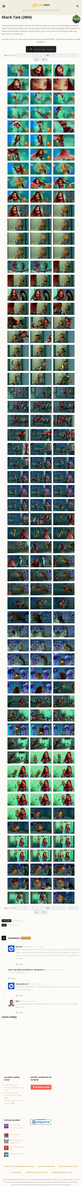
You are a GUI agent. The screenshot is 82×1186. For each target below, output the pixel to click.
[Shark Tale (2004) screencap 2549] (41, 202)
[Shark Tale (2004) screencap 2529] (64, 104)
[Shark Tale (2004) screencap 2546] (41, 188)
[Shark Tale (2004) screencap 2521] (18, 76)
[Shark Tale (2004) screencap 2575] (18, 329)
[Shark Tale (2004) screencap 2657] (41, 707)
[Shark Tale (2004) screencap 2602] (18, 455)
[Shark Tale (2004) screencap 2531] (41, 118)
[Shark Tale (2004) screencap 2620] (18, 539)
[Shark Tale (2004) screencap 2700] (64, 903)
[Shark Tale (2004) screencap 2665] (18, 749)
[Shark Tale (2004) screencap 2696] (41, 889)
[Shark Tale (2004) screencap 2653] (18, 693)
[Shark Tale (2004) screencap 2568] (64, 286)
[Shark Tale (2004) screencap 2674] (18, 791)
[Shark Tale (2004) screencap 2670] (64, 763)
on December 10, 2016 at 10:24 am (55, 970)
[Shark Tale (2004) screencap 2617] (18, 525)
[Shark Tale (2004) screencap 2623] (18, 553)
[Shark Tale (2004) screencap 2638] (18, 623)
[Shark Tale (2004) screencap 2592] (64, 399)
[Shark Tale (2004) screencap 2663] (41, 735)
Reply (46, 947)
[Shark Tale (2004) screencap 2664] (64, 735)
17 (56, 55)
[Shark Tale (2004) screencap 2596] (18, 427)
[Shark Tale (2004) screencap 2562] (64, 258)
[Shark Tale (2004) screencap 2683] (18, 833)
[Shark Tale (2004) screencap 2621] (41, 539)
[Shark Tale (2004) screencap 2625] (64, 553)
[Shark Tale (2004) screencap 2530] (18, 118)
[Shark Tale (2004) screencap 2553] (64, 216)
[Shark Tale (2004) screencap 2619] (64, 525)
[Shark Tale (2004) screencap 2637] (64, 609)
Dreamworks (18, 921)
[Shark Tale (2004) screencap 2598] (64, 427)
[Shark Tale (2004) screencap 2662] (18, 735)
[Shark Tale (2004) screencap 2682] (64, 819)
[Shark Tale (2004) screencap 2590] (18, 399)
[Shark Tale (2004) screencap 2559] (64, 244)
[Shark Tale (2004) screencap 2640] (64, 623)
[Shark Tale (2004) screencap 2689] (18, 861)
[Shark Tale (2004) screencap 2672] (41, 777)
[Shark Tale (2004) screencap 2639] (41, 623)
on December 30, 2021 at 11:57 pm (33, 947)
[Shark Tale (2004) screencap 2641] (18, 637)
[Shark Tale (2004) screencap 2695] (18, 889)
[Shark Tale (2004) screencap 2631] (64, 581)
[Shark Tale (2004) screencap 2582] (41, 357)
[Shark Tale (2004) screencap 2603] (41, 455)
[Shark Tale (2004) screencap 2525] (41, 90)
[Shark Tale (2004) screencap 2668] (18, 763)
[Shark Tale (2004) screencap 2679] (64, 805)
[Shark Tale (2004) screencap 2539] (18, 160)
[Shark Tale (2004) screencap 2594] (41, 413)
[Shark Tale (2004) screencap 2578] (18, 343)
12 (35, 55)
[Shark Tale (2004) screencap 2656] (18, 707)
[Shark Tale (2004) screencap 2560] (18, 258)
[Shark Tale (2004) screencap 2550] (64, 202)
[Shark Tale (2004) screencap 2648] (41, 665)
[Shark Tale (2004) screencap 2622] (64, 539)
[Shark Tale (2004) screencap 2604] (64, 455)
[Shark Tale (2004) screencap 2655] (64, 693)
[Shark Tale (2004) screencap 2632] (18, 595)
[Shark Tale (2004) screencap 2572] (18, 315)
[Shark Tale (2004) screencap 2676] (64, 791)
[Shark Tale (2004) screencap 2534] (41, 132)
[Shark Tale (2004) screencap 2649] (64, 665)
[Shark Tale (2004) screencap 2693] (41, 875)
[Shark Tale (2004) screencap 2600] (41, 441)
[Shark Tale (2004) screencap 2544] (64, 174)
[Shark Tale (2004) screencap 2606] (41, 469)
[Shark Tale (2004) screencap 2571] (64, 301)
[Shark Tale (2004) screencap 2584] (18, 371)
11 (31, 55)
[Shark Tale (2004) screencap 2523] (64, 76)
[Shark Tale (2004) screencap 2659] (18, 721)
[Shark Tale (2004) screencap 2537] (41, 146)
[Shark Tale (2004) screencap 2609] (41, 483)
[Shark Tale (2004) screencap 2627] (41, 567)
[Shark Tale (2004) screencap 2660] (41, 721)
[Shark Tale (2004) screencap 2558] (41, 244)
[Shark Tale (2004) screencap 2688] (64, 847)
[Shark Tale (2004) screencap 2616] (64, 511)
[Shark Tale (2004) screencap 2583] (64, 357)
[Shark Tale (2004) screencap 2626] (18, 567)
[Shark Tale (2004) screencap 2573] (41, 315)
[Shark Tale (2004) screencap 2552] (41, 216)
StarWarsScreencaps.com (61, 1172)
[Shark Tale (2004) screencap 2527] (18, 104)
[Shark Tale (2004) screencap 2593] (18, 413)
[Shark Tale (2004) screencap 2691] (64, 861)
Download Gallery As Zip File (44, 49)
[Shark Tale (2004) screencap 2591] (41, 399)
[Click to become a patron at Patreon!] (41, 1090)
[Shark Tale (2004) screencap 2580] (64, 343)
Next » (74, 55)
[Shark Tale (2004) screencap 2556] (64, 230)
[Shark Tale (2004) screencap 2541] (64, 160)
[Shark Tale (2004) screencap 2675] (41, 791)
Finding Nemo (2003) (17, 1154)
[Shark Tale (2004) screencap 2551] (18, 216)
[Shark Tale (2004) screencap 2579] (41, 343)
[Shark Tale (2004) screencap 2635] (18, 609)
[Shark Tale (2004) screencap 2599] (18, 441)
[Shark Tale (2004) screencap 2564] (41, 272)
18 (60, 55)
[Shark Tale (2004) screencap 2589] (64, 385)
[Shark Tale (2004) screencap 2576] (41, 329)
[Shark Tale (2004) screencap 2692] (18, 875)
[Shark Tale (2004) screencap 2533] (18, 132)
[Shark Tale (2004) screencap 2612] (41, 497)
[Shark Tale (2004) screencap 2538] (64, 146)
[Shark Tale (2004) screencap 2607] (64, 469)
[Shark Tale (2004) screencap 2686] (18, 847)
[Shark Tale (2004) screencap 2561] (41, 258)
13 (39, 55)
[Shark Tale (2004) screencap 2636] (41, 609)
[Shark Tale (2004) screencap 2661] (64, 721)
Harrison (19, 947)
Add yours (26, 938)
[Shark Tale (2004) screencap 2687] (41, 847)
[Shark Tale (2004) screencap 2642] (41, 637)
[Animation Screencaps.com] (41, 5)
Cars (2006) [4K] (15, 1134)
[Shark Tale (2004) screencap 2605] (18, 469)
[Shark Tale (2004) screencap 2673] (64, 777)
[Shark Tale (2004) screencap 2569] (18, 301)
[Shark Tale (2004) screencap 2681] (41, 819)
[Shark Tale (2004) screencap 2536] (18, 146)
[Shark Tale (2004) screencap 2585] (41, 371)
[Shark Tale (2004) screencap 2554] (18, 230)
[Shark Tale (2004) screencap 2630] (41, 581)
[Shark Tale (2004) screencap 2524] (18, 90)
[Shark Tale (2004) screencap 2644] (18, 651)
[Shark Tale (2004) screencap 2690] (41, 861)
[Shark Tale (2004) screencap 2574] (64, 315)
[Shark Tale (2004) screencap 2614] (18, 511)
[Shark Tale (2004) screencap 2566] (18, 286)
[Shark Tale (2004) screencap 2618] (41, 525)
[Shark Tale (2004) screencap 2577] (64, 329)
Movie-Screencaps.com (68, 1166)
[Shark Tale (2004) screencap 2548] (18, 202)
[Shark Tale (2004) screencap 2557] (18, 244)
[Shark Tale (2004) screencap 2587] (18, 385)
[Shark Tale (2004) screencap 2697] (64, 889)
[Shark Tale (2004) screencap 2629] (18, 581)
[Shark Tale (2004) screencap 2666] (41, 749)
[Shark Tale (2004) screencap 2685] (64, 833)
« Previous (20, 55)
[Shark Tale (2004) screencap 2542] (18, 174)
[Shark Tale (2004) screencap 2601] (64, 441)
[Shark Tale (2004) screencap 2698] (18, 903)
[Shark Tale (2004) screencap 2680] (18, 819)
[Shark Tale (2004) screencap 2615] (41, 511)
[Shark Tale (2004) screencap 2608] (18, 483)
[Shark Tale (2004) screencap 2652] (64, 679)
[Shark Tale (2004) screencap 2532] (64, 118)
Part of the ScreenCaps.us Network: (19, 1166)
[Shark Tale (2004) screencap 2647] (18, 665)
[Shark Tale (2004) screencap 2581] (18, 357)
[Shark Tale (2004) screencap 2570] (41, 301)
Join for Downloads (46, 1166)
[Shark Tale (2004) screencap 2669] (41, 763)
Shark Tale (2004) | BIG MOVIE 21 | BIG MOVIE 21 (26, 970)
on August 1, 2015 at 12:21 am (38, 984)
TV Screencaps (16, 1172)
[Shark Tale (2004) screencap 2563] (18, 272)
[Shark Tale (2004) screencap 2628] (64, 567)
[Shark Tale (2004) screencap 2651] (41, 679)
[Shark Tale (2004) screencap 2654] (41, 693)
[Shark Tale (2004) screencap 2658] (64, 707)
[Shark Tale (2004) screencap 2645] (41, 651)
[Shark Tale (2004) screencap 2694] (64, 875)
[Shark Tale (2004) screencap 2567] (41, 286)
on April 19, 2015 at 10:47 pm (28, 1001)
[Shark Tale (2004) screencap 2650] (18, 679)
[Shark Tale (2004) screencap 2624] (41, 553)
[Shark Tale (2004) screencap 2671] (18, 777)
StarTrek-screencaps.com (36, 1172)
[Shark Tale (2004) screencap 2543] (41, 174)
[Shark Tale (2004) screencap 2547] (64, 188)
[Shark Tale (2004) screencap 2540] (41, 160)
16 (52, 55)
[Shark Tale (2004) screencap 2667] (64, 749)
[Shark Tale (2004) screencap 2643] (64, 637)
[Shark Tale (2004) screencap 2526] (64, 90)
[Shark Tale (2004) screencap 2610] (64, 483)
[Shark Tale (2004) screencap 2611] (18, 497)
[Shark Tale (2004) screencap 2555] (41, 230)
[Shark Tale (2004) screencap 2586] (64, 371)
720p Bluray (13, 925)
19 (64, 55)
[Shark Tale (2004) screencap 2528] (41, 104)
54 (69, 55)
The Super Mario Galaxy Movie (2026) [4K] (16, 1127)
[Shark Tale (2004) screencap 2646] (64, 651)
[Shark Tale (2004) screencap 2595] (64, 413)
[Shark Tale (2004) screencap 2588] (41, 385)
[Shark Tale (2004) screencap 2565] (64, 272)
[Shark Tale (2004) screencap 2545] (18, 188)
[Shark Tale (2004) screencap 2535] (64, 132)
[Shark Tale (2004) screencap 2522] (41, 76)
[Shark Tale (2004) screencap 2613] (64, 497)
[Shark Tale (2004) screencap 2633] (41, 595)
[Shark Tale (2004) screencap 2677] (18, 805)
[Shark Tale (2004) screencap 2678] (41, 805)
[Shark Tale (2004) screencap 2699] (41, 903)
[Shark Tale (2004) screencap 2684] (41, 833)
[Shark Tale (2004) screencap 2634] (64, 595)
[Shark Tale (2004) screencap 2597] (41, 427)
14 (44, 55)
